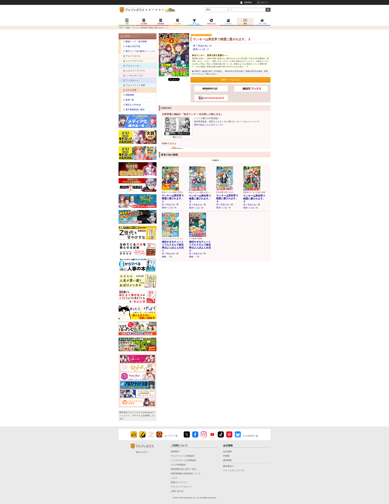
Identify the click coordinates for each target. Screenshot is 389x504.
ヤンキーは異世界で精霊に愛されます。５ (254, 198)
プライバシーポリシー (181, 486)
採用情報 (227, 460)
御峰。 (165, 256)
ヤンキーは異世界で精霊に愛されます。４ (227, 198)
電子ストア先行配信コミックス (140, 51)
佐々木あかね (200, 45)
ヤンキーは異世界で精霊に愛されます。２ (200, 198)
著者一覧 (130, 100)
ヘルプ (174, 478)
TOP (121, 28)
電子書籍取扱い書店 (135, 109)
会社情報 (227, 451)
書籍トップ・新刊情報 (136, 41)
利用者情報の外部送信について (186, 473)
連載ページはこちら (230, 80)
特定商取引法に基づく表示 (183, 469)
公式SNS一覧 (251, 436)
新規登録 (248, 2)
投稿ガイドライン (179, 482)
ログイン (264, 2)
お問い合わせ (177, 491)
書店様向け (228, 466)
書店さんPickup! (133, 104)
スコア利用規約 (178, 464)
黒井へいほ (199, 49)
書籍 (128, 28)
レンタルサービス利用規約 (183, 460)
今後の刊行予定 (133, 46)
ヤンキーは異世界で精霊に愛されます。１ (173, 198)
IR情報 (226, 456)
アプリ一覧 (172, 436)
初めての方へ (142, 452)
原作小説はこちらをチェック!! (208, 124)
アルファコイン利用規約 (182, 456)
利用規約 (175, 451)
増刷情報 (130, 95)
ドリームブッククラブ (233, 470)
